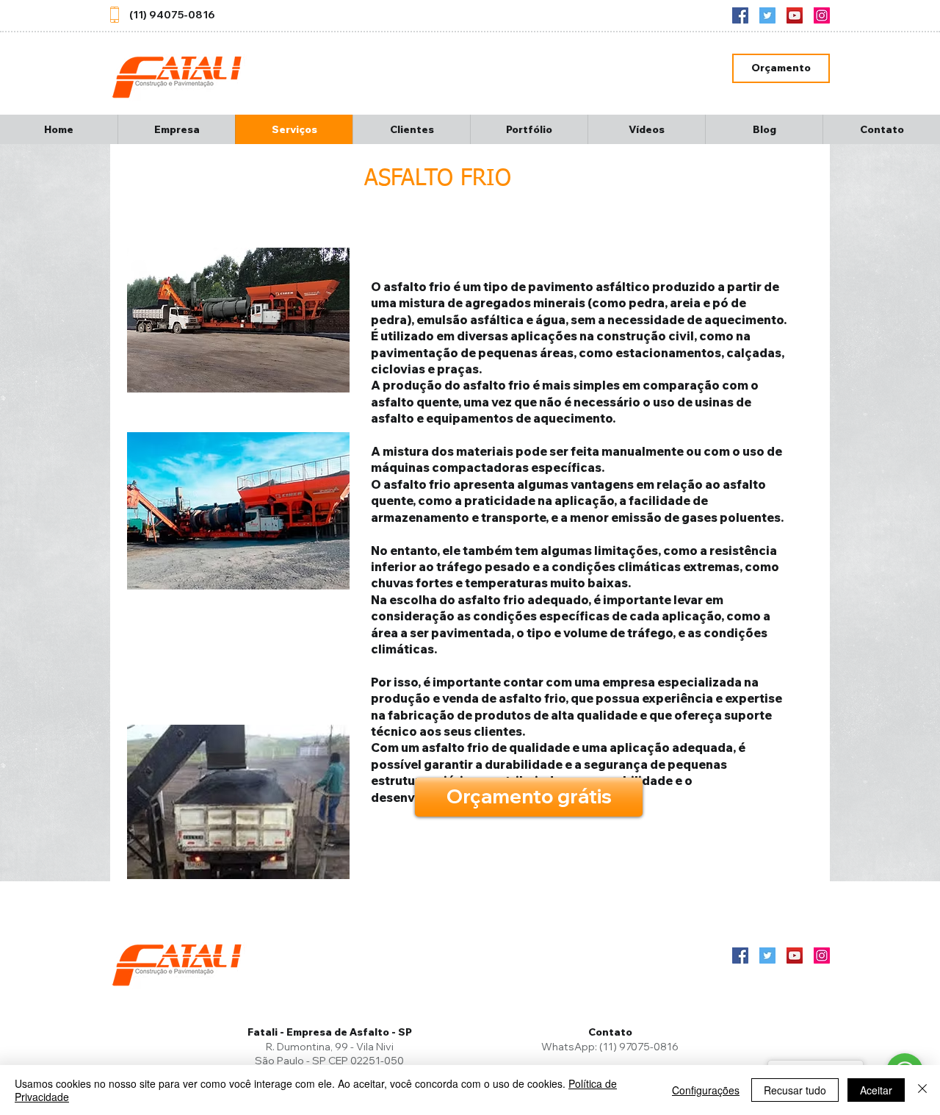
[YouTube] (795, 15)
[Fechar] (922, 1090)
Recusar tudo (795, 1090)
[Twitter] (767, 15)
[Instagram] (822, 15)
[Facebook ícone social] (740, 15)
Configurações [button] (706, 1090)
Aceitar (876, 1090)
